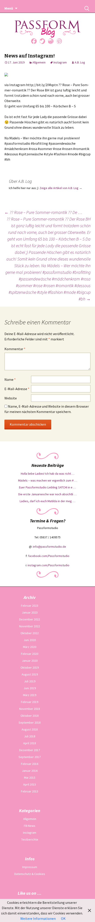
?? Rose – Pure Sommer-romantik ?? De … (43, 212)
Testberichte (29, 839)
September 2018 (30, 723)
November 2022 (29, 626)
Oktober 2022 (30, 633)
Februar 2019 (29, 702)
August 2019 (30, 674)
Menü (8, 8)
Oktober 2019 (30, 667)
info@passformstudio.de (49, 547)
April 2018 (29, 743)
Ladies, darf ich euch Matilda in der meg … (47, 501)
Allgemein (39, 62)
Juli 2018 (29, 736)
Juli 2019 (29, 681)
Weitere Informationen (38, 918)
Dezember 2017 (29, 750)
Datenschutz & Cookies (29, 874)
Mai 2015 (29, 778)
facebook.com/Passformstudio (48, 556)
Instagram (60, 62)
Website (10, 398)
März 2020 (29, 647)
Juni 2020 (30, 640)
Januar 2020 (30, 661)
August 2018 (30, 729)
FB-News (29, 826)
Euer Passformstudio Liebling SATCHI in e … (47, 487)
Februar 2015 (29, 791)
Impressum (29, 867)
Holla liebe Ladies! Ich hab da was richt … (47, 474)
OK (63, 918)
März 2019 (29, 695)
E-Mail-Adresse (16, 389)
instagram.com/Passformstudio (48, 565)
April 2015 (29, 784)
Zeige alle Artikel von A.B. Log (61, 188)
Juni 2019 (30, 688)
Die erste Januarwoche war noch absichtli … (47, 494)
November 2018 (29, 709)
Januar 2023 (30, 612)
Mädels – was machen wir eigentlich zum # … (47, 480)
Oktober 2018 (30, 716)
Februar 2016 (29, 764)
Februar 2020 (29, 654)
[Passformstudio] (47, 23)
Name (10, 379)
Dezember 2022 (29, 619)
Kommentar (14, 349)
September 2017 (30, 757)
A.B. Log (80, 62)
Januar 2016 (30, 771)
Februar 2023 (29, 606)
